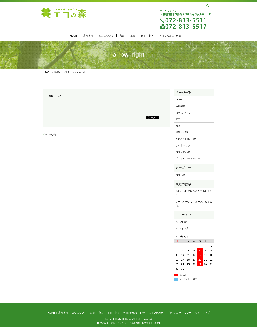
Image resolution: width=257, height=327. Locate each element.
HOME (73, 35)
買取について (106, 35)
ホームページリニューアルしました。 (194, 203)
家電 (121, 35)
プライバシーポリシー (188, 158)
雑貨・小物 (147, 35)
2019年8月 (181, 222)
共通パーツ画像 (62, 72)
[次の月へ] (211, 236)
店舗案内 (88, 35)
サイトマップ (183, 145)
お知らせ (180, 174)
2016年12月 (182, 228)
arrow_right (51, 134)
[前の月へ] (200, 236)
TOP (47, 72)
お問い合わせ (183, 152)
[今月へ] (205, 236)
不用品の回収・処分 (170, 35)
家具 (132, 35)
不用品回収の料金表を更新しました (194, 193)
